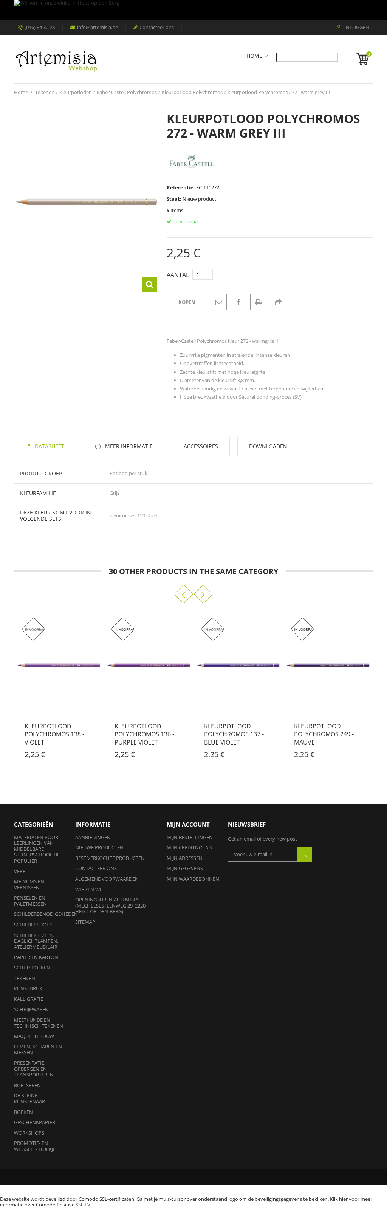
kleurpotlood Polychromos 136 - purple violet (56, 734)
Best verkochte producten (110, 858)
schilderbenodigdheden (46, 914)
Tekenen (24, 978)
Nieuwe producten (99, 847)
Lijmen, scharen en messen (38, 1049)
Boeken (23, 1112)
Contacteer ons (156, 27)
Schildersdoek (33, 924)
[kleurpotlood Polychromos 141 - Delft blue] (329, 665)
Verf (19, 871)
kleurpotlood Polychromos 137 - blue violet (145, 734)
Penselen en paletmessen (30, 900)
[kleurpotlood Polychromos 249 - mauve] (240, 665)
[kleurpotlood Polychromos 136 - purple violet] (60, 665)
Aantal (178, 275)
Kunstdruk (28, 988)
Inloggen (356, 28)
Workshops (29, 1132)
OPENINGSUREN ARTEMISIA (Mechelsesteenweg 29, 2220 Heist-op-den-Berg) (110, 905)
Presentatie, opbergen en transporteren (34, 1068)
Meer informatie (129, 446)
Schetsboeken (32, 967)
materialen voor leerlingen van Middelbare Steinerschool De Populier (37, 849)
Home (254, 56)
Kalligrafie (28, 999)
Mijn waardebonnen (193, 878)
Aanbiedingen (93, 837)
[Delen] (278, 302)
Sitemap (85, 921)
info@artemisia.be (97, 27)
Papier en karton (36, 957)
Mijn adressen (185, 858)
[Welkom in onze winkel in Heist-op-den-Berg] (193, 10)
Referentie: (181, 187)
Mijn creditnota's (189, 847)
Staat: (174, 198)
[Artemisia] (56, 59)
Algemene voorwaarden (107, 878)
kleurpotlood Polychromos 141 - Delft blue (325, 734)
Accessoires (201, 446)
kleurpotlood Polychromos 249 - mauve (235, 734)
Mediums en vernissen (29, 884)
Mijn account (188, 824)
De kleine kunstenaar (29, 1098)
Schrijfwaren (31, 1009)
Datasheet (49, 446)
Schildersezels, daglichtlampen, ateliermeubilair (36, 941)
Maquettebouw (34, 1036)
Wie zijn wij (88, 889)
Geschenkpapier (34, 1122)
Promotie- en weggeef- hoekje (35, 1146)
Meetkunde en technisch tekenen (38, 1022)
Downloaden (268, 446)
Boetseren (27, 1085)
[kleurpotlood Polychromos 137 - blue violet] (150, 665)
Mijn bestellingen (190, 837)
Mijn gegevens (185, 868)
